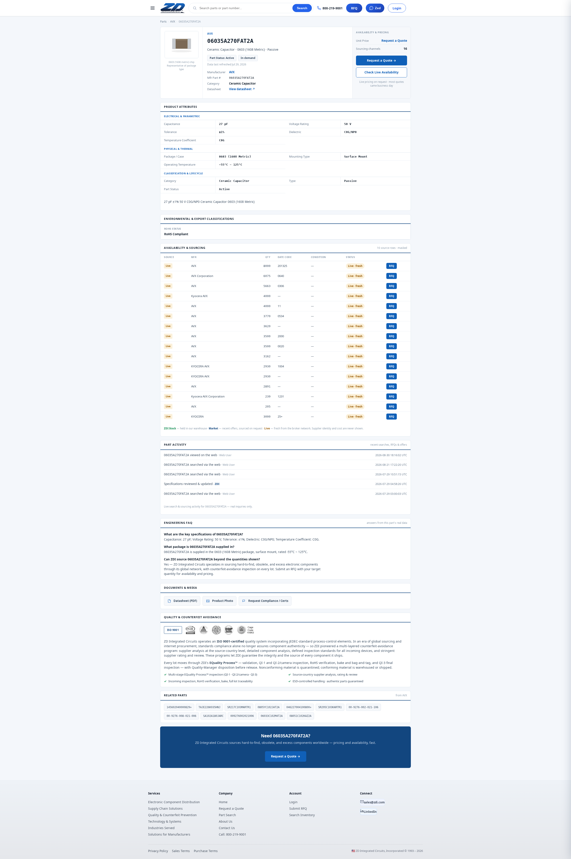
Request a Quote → (381, 60)
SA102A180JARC (213, 716)
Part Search (227, 815)
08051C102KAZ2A (300, 716)
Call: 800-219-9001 (232, 834)
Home (223, 802)
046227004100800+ (298, 707)
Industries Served (161, 828)
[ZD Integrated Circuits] (173, 8)
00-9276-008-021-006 (181, 716)
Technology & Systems (164, 821)
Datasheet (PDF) (185, 601)
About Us (225, 821)
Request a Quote (394, 40)
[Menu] (152, 8)
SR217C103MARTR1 (239, 707)
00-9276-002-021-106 (363, 707)
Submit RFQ (298, 808)
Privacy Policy (158, 851)
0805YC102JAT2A (268, 707)
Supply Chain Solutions (165, 808)
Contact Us (227, 828)
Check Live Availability (381, 72)
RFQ (354, 8)
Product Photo (222, 601)
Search (302, 8)
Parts (163, 21)
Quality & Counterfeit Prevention (172, 815)
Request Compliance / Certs (268, 601)
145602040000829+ (179, 707)
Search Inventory (302, 815)
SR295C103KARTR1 (330, 707)
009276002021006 (242, 716)
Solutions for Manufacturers (169, 834)
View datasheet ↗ (242, 89)
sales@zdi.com (374, 802)
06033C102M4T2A (272, 716)
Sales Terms (181, 851)
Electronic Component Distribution (174, 802)
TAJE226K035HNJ (209, 707)
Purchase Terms (206, 851)
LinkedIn (370, 812)
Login (397, 8)
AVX (172, 21)
